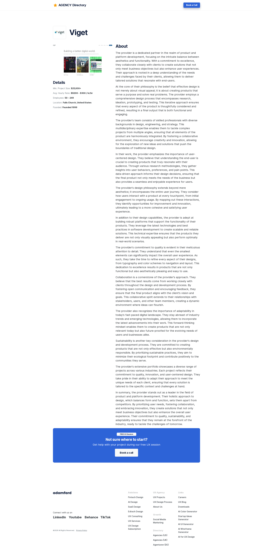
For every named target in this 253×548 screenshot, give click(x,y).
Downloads (183, 507)
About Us (157, 507)
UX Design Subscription (134, 527)
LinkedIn (59, 517)
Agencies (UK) (160, 540)
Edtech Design (135, 511)
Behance (91, 517)
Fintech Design (135, 497)
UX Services (134, 521)
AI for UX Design (186, 537)
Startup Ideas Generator (185, 518)
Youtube (75, 517)
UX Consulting (135, 516)
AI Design (133, 502)
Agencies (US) (160, 535)
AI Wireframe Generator (184, 530)
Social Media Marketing (159, 521)
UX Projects (159, 497)
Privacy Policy (81, 530)
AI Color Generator (187, 511)
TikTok (105, 517)
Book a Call (191, 5)
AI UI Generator (186, 524)
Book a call (126, 452)
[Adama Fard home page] (62, 492)
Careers (182, 497)
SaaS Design (134, 507)
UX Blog (182, 502)
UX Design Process (162, 502)
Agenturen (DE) (161, 545)
